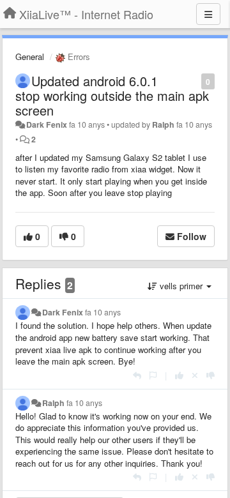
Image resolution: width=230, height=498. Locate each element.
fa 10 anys (103, 312)
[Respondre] (137, 375)
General (29, 56)
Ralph (163, 124)
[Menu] (208, 14)
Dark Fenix (46, 124)
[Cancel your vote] (195, 375)
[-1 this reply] (210, 375)
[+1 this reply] (179, 375)
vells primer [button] (181, 286)
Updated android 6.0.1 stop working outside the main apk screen (112, 95)
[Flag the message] (194, 81)
